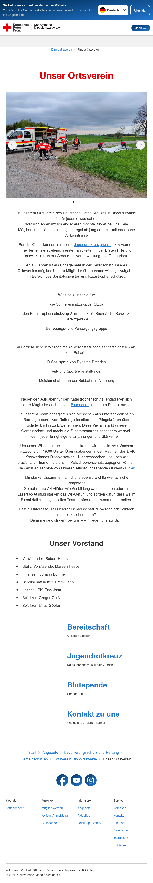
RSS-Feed (120, 845)
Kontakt (118, 815)
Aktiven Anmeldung (55, 815)
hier (131, 468)
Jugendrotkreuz (94, 655)
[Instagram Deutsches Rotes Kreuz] (91, 780)
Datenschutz (121, 830)
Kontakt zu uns (93, 713)
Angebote (84, 808)
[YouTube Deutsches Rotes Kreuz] (76, 780)
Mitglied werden (52, 808)
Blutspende (80, 404)
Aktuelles (84, 815)
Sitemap (118, 823)
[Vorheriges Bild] (140, 145)
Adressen (119, 808)
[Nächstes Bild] (12, 145)
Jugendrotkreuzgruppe (92, 244)
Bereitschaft (88, 626)
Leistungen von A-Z (91, 823)
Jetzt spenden (15, 808)
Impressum (120, 838)
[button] (73, 202)
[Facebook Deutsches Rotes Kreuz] (62, 780)
